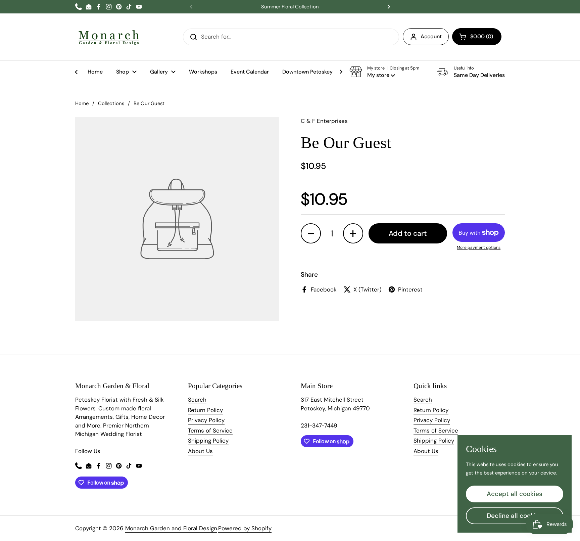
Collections (111, 103)
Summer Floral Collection (290, 6)
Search (197, 399)
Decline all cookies (515, 515)
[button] (476, 36)
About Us (200, 451)
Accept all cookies (514, 494)
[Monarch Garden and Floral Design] (108, 37)
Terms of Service (210, 430)
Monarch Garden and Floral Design (171, 528)
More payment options (478, 247)
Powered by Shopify (245, 528)
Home (82, 103)
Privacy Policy (206, 420)
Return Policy (205, 410)
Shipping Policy (208, 440)
